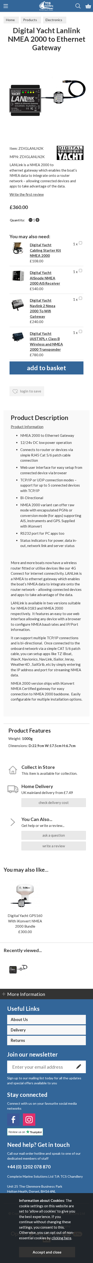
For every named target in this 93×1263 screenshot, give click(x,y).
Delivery (18, 1030)
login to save (30, 391)
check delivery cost (54, 802)
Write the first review (27, 194)
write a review (53, 846)
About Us (19, 1019)
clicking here (61, 1238)
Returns (18, 1040)
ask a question (53, 835)
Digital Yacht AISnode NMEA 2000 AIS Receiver (45, 277)
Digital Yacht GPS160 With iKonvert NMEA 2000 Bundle (25, 920)
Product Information (27, 426)
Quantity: (17, 220)
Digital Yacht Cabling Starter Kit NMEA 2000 (45, 250)
